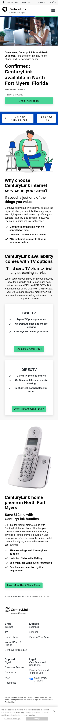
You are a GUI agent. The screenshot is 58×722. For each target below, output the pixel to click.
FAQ (7, 677)
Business (41, 2)
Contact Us (11, 672)
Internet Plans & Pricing (13, 643)
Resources (10, 682)
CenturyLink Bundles (16, 650)
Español (52, 2)
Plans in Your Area (39, 637)
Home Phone (12, 637)
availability (18, 596)
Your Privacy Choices (40, 679)
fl (28, 596)
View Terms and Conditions (37, 663)
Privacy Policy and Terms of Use (39, 671)
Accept (37, 718)
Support (31, 2)
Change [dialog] (23, 2)
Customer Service (14, 667)
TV (6, 632)
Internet (9, 627)
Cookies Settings (12, 718)
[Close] (54, 711)
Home (7, 596)
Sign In (8, 662)
